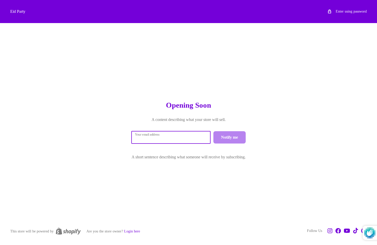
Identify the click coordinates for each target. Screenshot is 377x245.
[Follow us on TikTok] (355, 231)
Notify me (229, 137)
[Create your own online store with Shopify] (68, 231)
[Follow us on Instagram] (330, 231)
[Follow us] (338, 231)
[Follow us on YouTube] (347, 231)
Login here (132, 231)
